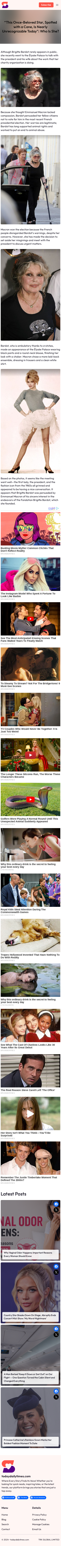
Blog (4, 1519)
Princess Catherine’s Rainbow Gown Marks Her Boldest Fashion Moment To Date (28, 1441)
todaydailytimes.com (16, 1476)
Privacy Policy (39, 1514)
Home (5, 1514)
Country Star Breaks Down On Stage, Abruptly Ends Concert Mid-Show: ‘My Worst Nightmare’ (30, 1317)
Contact (6, 1529)
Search (5, 1524)
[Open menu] (57, 5)
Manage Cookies (40, 1524)
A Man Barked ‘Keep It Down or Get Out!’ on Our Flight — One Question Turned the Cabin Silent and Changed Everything (29, 1377)
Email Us (36, 1529)
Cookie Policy (39, 1519)
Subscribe (46, 4)
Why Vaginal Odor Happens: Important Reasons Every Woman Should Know (28, 1254)
